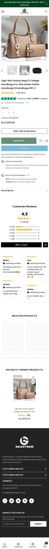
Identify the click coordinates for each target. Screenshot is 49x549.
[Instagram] (11, 500)
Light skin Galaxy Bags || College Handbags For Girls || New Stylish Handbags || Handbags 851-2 (24, 410)
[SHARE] (46, 141)
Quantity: (5, 108)
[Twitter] (31, 500)
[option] (24, 3)
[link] (12, 353)
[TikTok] (18, 500)
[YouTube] (24, 500)
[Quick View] (33, 382)
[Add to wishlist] (41, 141)
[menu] (2, 11)
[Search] (46, 11)
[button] (2, 70)
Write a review (21, 245)
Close (47, 4)
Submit (38, 524)
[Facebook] (5, 500)
